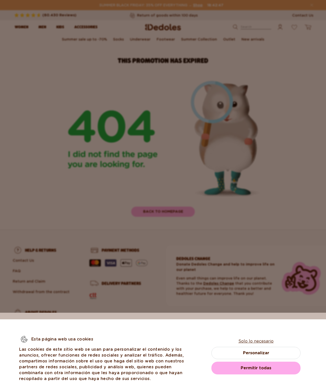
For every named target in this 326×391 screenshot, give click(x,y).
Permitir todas (256, 367)
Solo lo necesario (256, 341)
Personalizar (256, 352)
